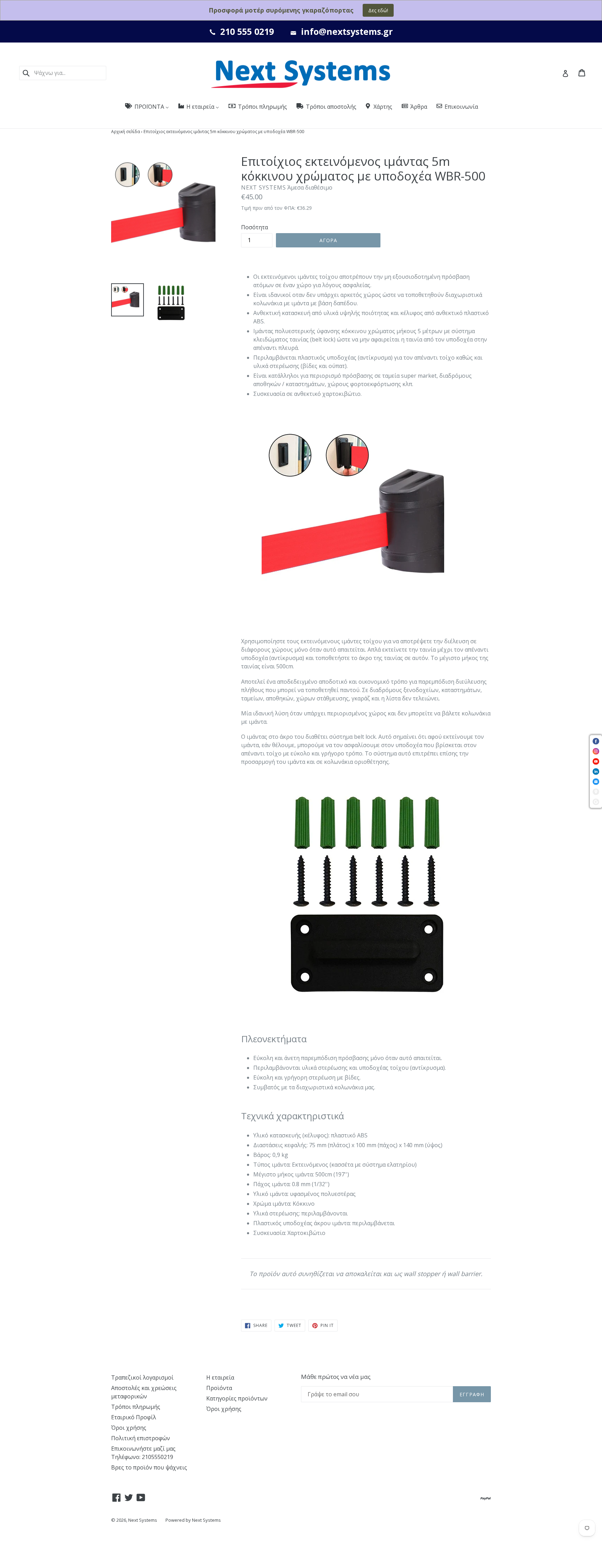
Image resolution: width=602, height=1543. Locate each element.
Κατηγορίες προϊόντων (237, 1398)
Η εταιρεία (220, 1377)
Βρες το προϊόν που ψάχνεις (149, 1467)
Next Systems (142, 1520)
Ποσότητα (254, 227)
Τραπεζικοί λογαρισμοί (142, 1377)
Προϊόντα (219, 1388)
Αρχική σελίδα (125, 132)
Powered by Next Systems (193, 1520)
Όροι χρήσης (128, 1427)
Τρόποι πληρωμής (135, 1407)
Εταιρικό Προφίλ (133, 1417)
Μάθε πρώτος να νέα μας (336, 1376)
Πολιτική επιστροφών (140, 1438)
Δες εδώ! (378, 10)
